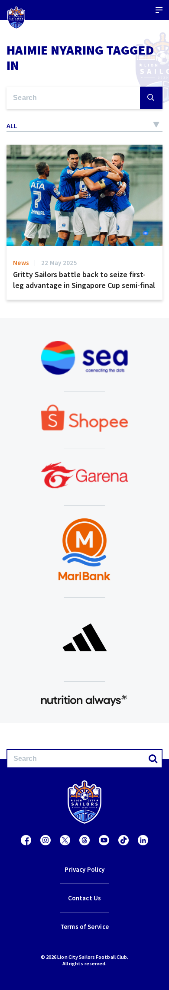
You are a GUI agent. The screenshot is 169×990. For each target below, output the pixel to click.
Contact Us (84, 898)
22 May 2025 (59, 263)
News (21, 263)
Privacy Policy (84, 869)
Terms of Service (84, 926)
